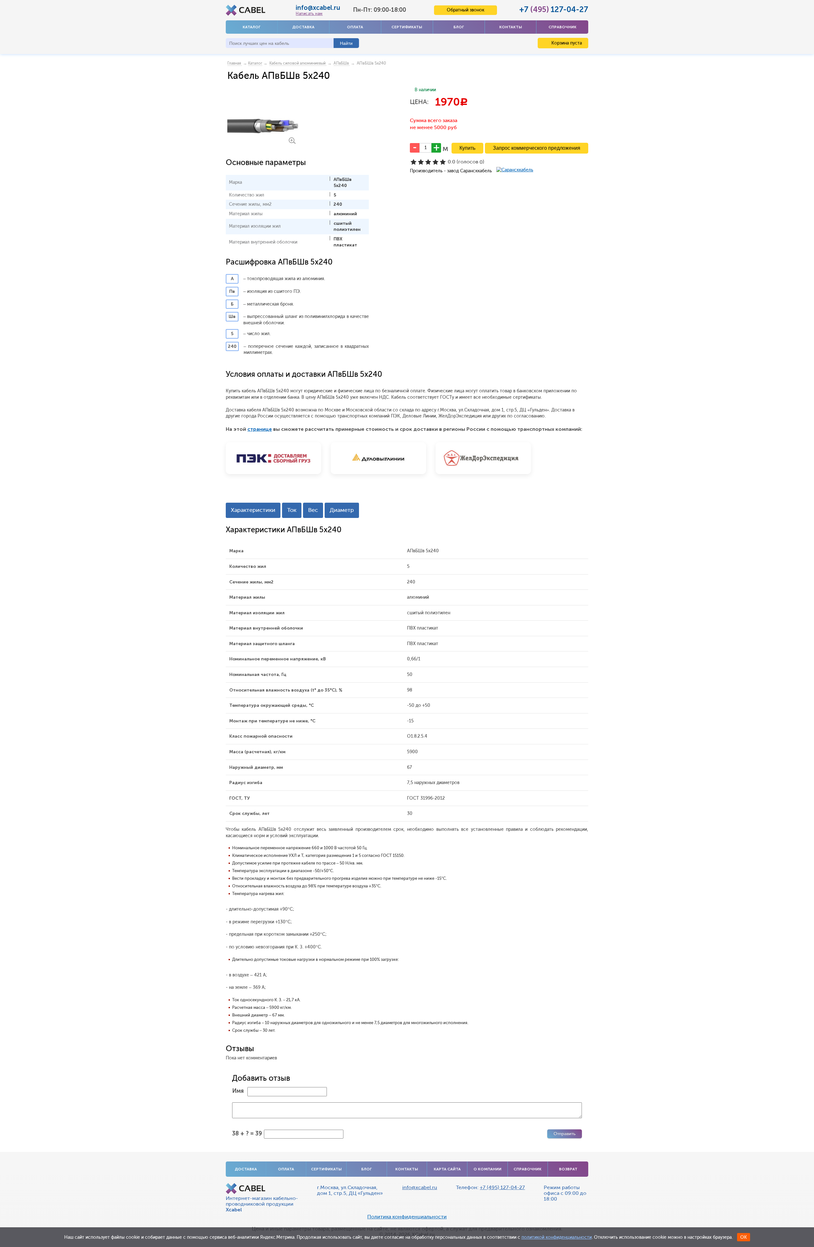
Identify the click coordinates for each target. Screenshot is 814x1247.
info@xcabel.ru (318, 7)
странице (259, 429)
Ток (291, 509)
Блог (458, 27)
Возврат (568, 1169)
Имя (238, 1090)
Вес (313, 509)
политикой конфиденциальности (556, 1237)
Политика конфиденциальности (407, 1217)
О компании (487, 1169)
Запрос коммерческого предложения (536, 148)
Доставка (303, 27)
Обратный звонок (465, 10)
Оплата (355, 27)
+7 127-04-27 (553, 9)
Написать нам (309, 14)
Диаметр (342, 509)
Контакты (510, 27)
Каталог (251, 27)
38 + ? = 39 (247, 1133)
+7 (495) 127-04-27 (502, 1187)
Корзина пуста (566, 43)
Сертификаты (406, 27)
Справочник (562, 27)
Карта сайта (447, 1169)
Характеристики (253, 509)
